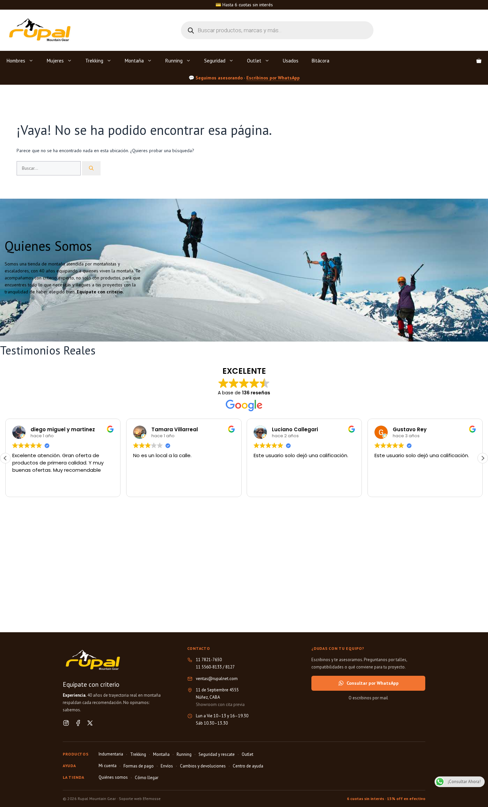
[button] (483, 458)
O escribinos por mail (368, 698)
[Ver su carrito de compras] (479, 61)
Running (174, 60)
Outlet (254, 60)
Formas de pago (138, 766)
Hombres (16, 60)
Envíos (167, 766)
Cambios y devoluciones (203, 766)
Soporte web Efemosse (140, 798)
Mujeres (55, 60)
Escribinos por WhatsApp (273, 77)
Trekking (94, 60)
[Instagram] (66, 723)
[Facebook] (78, 723)
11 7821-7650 (209, 659)
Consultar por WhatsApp (373, 683)
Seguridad (214, 60)
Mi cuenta (108, 765)
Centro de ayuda (248, 766)
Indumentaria (111, 754)
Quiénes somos (113, 777)
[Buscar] (91, 168)
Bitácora (320, 60)
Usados (290, 60)
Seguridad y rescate (217, 754)
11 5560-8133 (209, 667)
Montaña (134, 60)
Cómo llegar (146, 777)
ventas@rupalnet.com (217, 678)
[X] (90, 723)
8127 (230, 667)
